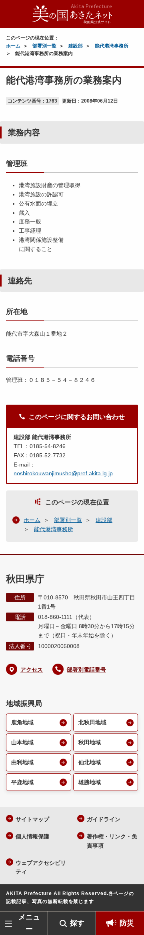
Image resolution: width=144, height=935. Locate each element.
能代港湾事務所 (111, 46)
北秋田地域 (92, 722)
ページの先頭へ (130, 899)
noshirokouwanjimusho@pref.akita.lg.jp (63, 473)
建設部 (75, 46)
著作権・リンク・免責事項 (112, 841)
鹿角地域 (22, 722)
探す (77, 923)
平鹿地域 (22, 782)
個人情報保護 (32, 836)
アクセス (31, 669)
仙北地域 (89, 762)
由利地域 (22, 762)
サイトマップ (32, 819)
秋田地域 (89, 742)
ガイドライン (103, 819)
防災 (127, 923)
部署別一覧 (44, 46)
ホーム (13, 46)
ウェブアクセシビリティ (41, 867)
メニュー (29, 923)
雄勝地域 (89, 782)
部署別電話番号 (86, 669)
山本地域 (22, 742)
